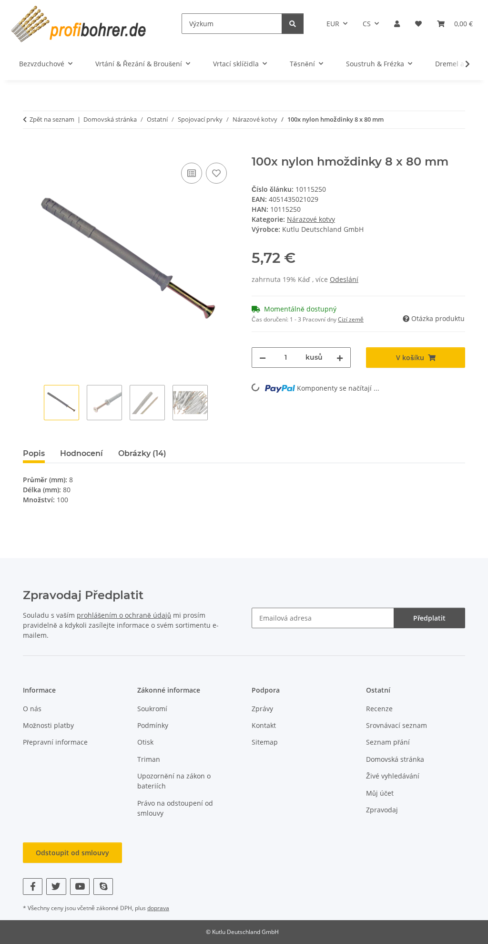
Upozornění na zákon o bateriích (174, 780)
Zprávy (262, 708)
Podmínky (152, 725)
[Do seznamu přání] (216, 173)
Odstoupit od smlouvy (72, 852)
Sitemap (265, 742)
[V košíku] (30, 150)
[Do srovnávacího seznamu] (191, 173)
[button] (396, 23)
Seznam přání (388, 742)
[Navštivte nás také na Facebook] (32, 886)
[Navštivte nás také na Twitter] (56, 886)
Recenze (379, 708)
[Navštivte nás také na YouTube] (80, 886)
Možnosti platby (48, 725)
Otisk (145, 742)
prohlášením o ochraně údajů (124, 615)
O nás (32, 708)
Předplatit (429, 617)
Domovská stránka (395, 759)
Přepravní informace (55, 742)
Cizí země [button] (351, 319)
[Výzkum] (293, 23)
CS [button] (367, 23)
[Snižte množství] (262, 357)
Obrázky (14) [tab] (142, 453)
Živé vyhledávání (392, 775)
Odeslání (344, 279)
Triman (148, 759)
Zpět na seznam (52, 119)
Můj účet (380, 793)
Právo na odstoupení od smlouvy (175, 808)
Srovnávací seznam (396, 725)
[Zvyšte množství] (339, 357)
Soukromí (152, 708)
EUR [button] (332, 23)
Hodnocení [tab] (81, 453)
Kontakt (264, 725)
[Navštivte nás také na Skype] (103, 886)
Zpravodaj (382, 809)
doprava (158, 908)
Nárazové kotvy (311, 219)
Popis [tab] (34, 453)
